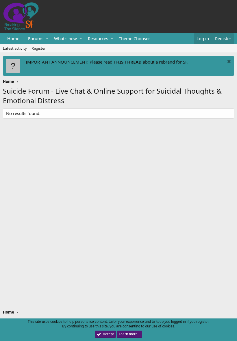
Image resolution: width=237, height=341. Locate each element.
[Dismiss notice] (228, 62)
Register (39, 48)
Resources (98, 38)
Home (13, 38)
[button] (47, 38)
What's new (65, 38)
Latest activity (15, 48)
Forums (35, 38)
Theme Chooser (134, 38)
